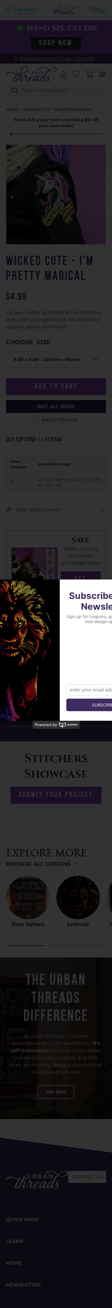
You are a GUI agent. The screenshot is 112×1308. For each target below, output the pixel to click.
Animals (78, 924)
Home (12, 109)
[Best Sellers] (28, 897)
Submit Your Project (56, 795)
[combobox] (56, 90)
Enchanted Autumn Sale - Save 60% (57, 58)
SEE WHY (56, 1092)
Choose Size (28, 342)
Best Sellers (28, 924)
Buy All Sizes (56, 406)
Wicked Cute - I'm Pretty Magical (57, 109)
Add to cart (56, 386)
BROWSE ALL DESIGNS (39, 864)
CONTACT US (87, 1177)
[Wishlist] (76, 74)
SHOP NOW (56, 43)
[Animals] (78, 897)
